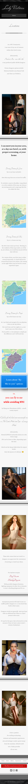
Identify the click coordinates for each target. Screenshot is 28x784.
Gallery (12, 761)
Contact (24, 761)
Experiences (18, 761)
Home (3, 761)
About (7, 761)
